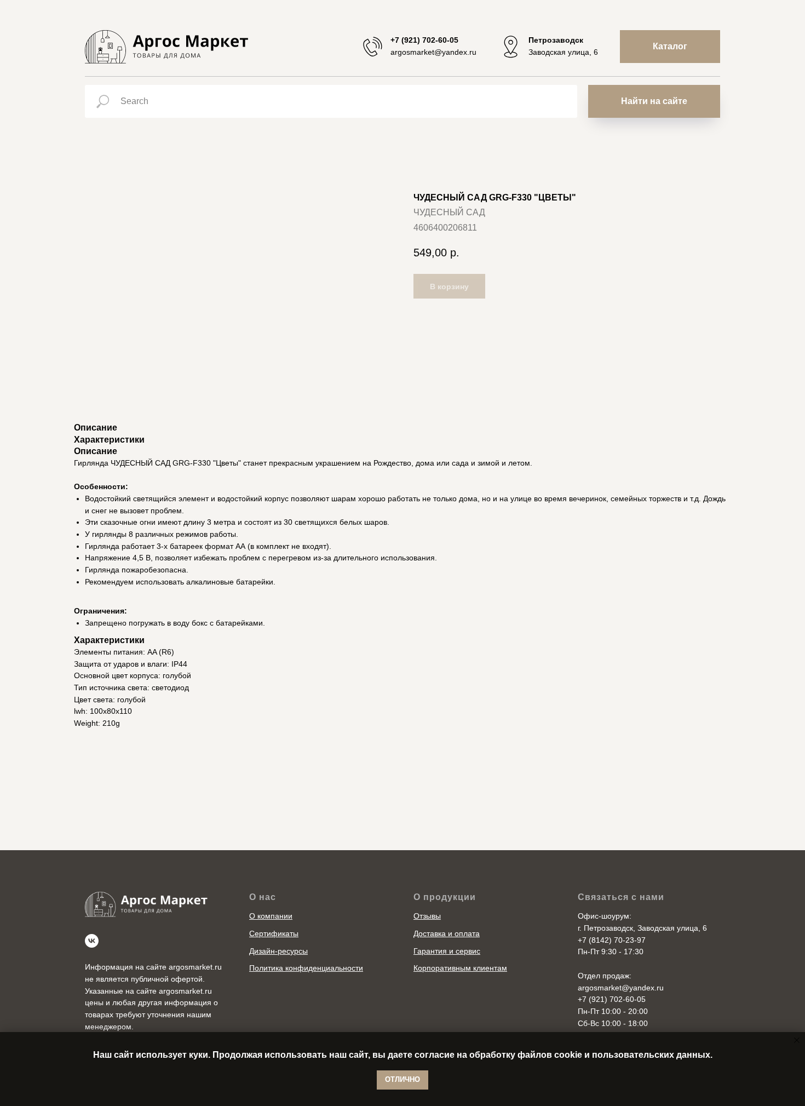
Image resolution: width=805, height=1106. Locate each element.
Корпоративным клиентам (460, 968)
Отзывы (427, 916)
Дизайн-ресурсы (278, 951)
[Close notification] (796, 1040)
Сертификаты (273, 933)
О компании (270, 916)
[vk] (92, 941)
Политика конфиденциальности (306, 968)
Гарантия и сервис (446, 951)
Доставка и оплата (446, 933)
